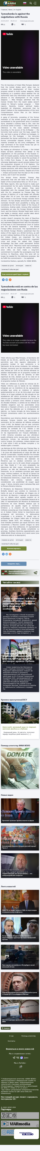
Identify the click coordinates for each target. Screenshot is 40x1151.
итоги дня (19, 266)
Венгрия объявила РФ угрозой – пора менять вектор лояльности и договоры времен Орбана (18, 657)
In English (17, 10)
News (10, 10)
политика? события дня (10, 269)
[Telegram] (6, 279)
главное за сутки (8, 266)
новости (28, 266)
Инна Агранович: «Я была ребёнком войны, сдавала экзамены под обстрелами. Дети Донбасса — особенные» (20, 603)
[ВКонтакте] (3, 279)
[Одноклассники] (10, 279)
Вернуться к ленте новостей (20, 1049)
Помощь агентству (28, 1036)
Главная (4, 10)
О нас (11, 1036)
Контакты (11, 1041)
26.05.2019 (9, 21)
